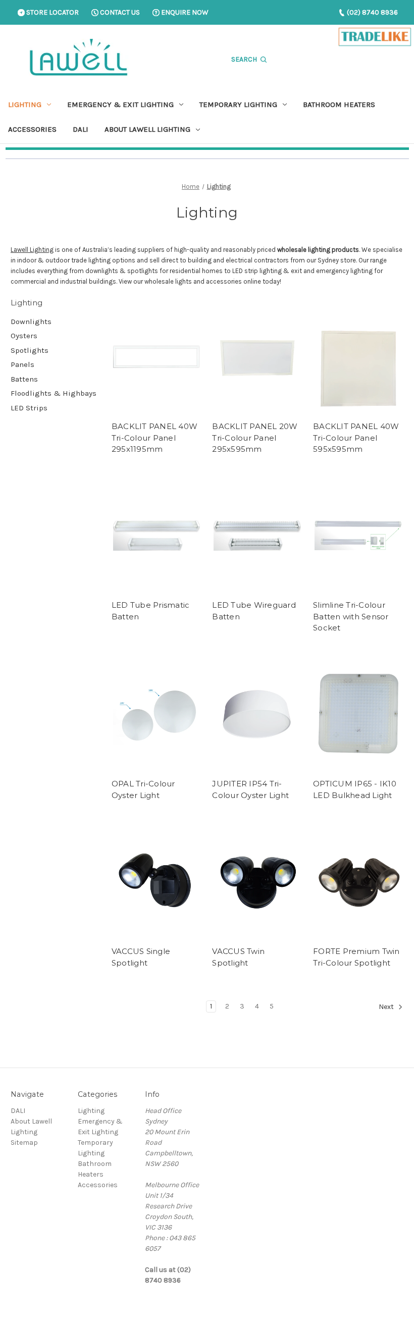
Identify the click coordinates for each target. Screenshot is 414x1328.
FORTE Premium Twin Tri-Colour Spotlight (356, 957)
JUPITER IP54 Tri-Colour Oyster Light (250, 789)
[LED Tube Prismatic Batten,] (156, 535)
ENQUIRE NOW (184, 12)
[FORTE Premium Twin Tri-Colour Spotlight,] (358, 881)
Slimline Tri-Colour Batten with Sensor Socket (351, 616)
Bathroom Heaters (339, 104)
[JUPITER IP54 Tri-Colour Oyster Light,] (257, 714)
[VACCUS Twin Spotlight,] (257, 881)
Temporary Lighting (238, 104)
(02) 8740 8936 (371, 12)
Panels (22, 364)
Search (244, 59)
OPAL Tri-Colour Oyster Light (143, 789)
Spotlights (29, 350)
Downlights (31, 321)
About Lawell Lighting (147, 129)
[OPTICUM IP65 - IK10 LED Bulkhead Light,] (358, 714)
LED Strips (29, 407)
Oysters (24, 335)
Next (387, 1006)
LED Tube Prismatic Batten (151, 610)
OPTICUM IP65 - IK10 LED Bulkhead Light (354, 789)
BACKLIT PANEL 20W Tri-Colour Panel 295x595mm (254, 437)
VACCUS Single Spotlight (141, 957)
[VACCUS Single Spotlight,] (156, 881)
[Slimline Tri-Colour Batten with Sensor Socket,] (358, 535)
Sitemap (24, 1142)
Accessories (32, 129)
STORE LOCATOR (52, 12)
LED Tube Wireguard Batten (254, 610)
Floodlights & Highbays (53, 393)
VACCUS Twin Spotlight (238, 957)
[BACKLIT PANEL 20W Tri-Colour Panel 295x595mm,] (257, 356)
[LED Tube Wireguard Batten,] (257, 535)
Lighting (24, 104)
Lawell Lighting (32, 249)
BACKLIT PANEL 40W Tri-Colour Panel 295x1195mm (154, 437)
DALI (80, 129)
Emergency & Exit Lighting (120, 104)
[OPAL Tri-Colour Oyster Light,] (156, 714)
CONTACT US (119, 12)
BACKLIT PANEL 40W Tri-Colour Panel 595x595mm (356, 437)
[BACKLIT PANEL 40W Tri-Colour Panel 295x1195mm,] (156, 356)
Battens (24, 379)
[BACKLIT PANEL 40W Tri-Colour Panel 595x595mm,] (358, 356)
